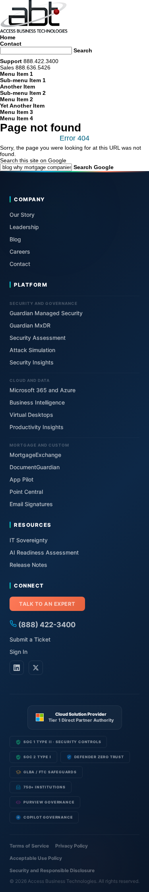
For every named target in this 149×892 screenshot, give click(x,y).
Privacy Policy (71, 846)
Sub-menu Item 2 (23, 93)
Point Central (26, 491)
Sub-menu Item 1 (23, 80)
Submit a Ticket (30, 639)
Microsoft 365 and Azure (42, 390)
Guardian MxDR (30, 325)
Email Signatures (31, 504)
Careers (20, 251)
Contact (10, 43)
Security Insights (32, 362)
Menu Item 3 (16, 112)
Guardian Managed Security (46, 313)
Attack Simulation (32, 350)
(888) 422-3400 (46, 624)
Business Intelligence (37, 402)
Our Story (22, 214)
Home (7, 37)
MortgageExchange (35, 454)
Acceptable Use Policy (36, 858)
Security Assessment (38, 337)
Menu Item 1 (16, 74)
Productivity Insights (37, 427)
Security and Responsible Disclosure (52, 870)
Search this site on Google (33, 160)
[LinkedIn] (17, 668)
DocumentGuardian (35, 467)
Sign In (18, 651)
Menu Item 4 (16, 118)
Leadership (24, 226)
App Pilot (21, 479)
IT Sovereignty (29, 540)
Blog (15, 239)
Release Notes (28, 564)
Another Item (17, 86)
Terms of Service (29, 846)
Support (11, 61)
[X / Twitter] (36, 668)
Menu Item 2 (16, 99)
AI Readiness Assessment (44, 552)
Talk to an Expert (47, 604)
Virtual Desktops (31, 414)
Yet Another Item (22, 105)
